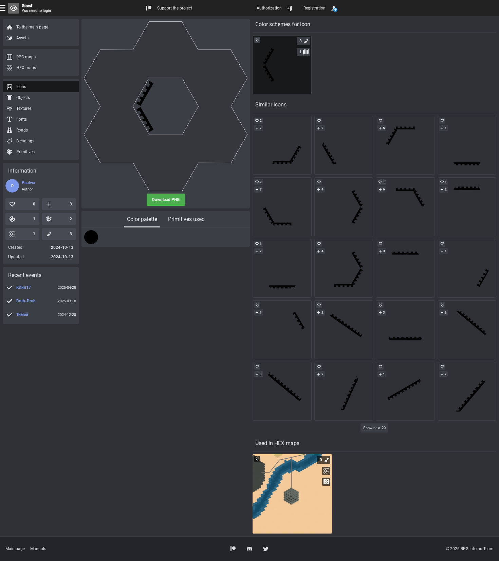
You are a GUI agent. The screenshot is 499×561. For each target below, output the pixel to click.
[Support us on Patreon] (233, 549)
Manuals (38, 549)
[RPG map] (292, 494)
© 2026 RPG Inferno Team (470, 549)
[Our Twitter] (266, 549)
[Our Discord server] (249, 549)
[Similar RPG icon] (282, 145)
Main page (15, 549)
